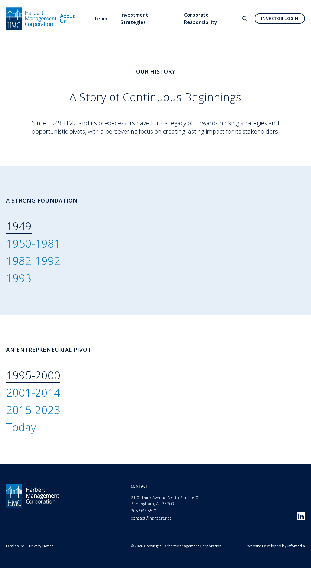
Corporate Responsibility (200, 19)
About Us (67, 18)
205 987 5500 (144, 511)
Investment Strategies (134, 19)
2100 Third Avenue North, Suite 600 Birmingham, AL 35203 (165, 501)
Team (100, 18)
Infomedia (296, 546)
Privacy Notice (41, 546)
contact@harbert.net (151, 518)
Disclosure (15, 546)
